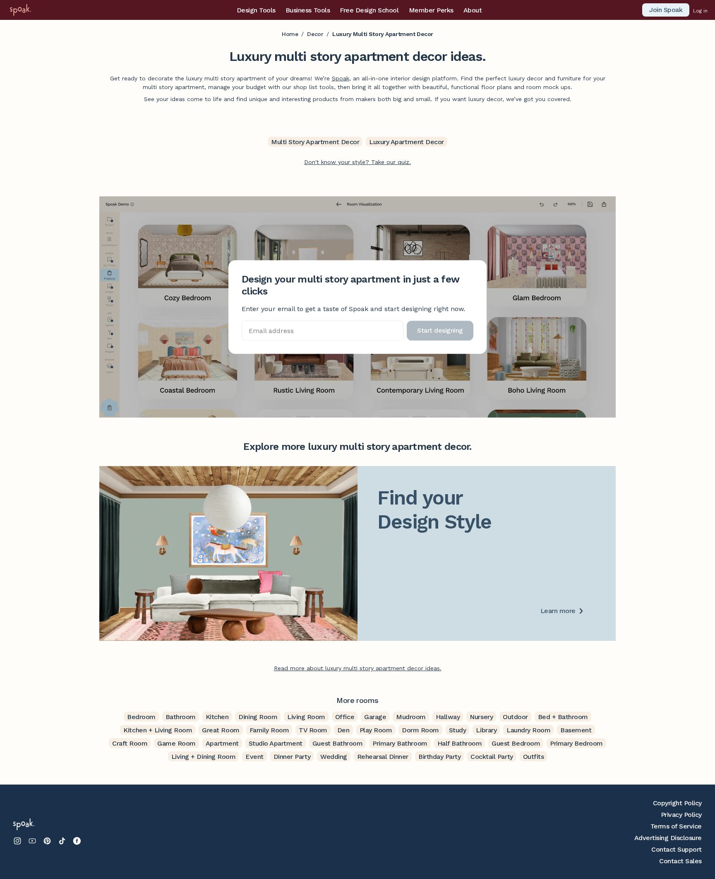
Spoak (340, 78)
